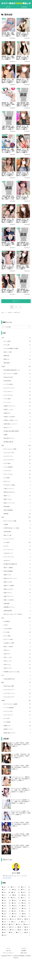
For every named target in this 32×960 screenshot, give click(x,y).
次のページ (16, 301)
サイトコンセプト (7, 877)
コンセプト (23, 948)
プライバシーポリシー (8, 952)
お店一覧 (8, 950)
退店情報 (24, 950)
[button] (29, 327)
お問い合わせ (23, 952)
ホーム (8, 948)
